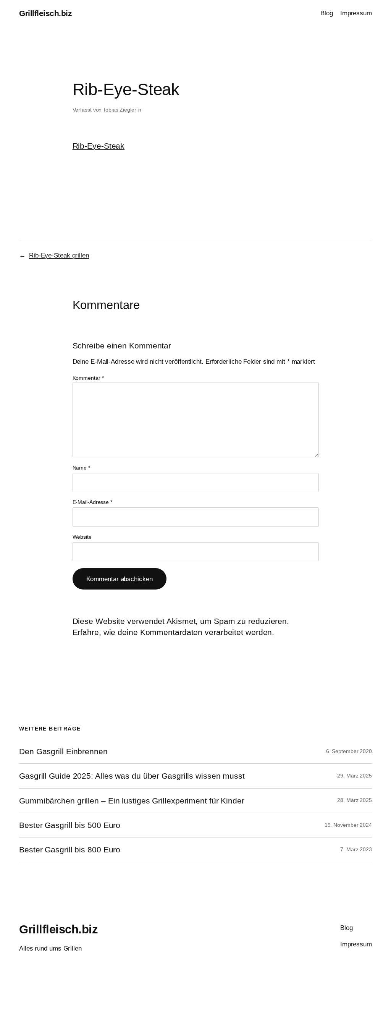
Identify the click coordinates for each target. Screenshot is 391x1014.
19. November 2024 (348, 825)
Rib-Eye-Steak (99, 145)
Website (82, 537)
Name (81, 468)
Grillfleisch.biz (45, 13)
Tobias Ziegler (119, 110)
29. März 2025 (354, 776)
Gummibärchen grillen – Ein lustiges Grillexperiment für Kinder (131, 800)
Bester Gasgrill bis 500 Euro (69, 825)
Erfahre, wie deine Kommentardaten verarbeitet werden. (174, 632)
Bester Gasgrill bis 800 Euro (69, 849)
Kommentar (88, 378)
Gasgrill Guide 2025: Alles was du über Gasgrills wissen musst (132, 775)
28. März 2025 (354, 800)
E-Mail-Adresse (92, 502)
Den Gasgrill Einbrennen (63, 751)
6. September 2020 (349, 751)
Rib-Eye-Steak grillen (59, 255)
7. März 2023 (356, 849)
